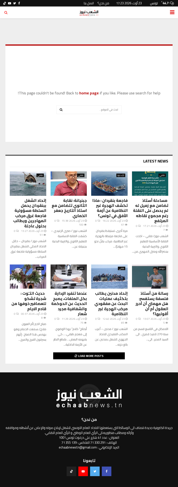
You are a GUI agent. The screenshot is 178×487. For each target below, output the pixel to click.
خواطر (162, 268)
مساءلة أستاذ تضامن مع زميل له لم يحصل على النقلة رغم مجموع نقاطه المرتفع (150, 210)
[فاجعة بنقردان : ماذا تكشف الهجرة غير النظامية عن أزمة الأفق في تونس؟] (109, 183)
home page (89, 93)
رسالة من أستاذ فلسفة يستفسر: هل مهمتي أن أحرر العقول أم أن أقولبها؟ (152, 303)
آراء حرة (120, 175)
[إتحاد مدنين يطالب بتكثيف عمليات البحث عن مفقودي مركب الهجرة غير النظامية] (109, 276)
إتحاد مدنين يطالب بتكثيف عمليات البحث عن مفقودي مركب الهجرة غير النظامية (111, 303)
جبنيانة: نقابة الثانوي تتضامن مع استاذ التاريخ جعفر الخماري (69, 208)
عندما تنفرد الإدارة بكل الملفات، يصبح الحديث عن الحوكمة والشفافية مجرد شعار (69, 303)
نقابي (162, 175)
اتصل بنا (89, 3)
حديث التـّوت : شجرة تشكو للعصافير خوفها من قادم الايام (29, 301)
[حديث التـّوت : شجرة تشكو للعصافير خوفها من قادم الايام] (28, 276)
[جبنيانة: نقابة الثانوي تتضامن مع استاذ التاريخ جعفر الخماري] (69, 183)
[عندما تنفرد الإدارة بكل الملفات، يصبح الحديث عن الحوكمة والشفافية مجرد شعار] (69, 276)
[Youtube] (83, 471)
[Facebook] (106, 471)
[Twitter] (95, 471)
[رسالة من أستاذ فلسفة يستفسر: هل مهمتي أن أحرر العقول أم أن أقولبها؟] (150, 276)
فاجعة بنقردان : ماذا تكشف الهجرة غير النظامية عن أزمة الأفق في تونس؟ (110, 208)
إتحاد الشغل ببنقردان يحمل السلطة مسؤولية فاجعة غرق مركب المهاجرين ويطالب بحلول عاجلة (29, 213)
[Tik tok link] (4, 3)
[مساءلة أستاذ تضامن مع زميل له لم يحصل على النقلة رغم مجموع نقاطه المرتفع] (150, 183)
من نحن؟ (103, 3)
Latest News (155, 161)
